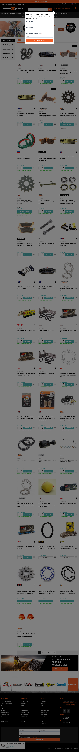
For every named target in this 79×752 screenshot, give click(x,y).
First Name (29, 21)
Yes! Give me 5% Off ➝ (39, 40)
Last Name (29, 27)
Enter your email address (33, 33)
